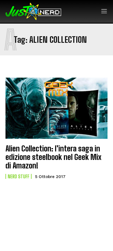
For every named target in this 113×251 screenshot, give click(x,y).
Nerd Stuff (18, 176)
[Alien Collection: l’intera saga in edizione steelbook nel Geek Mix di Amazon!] (56, 108)
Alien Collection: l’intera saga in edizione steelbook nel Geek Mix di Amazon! (53, 157)
